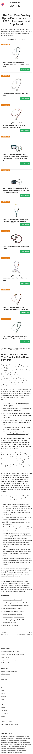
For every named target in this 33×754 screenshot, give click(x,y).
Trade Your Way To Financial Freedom (13, 654)
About (3, 677)
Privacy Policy (5, 674)
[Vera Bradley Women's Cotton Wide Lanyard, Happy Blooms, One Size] (16, 210)
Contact (4, 680)
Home (3, 685)
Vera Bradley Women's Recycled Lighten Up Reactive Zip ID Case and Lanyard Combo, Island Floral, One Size (15, 157)
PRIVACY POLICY (7, 722)
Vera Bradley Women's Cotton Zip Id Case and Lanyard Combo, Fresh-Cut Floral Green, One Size (16, 190)
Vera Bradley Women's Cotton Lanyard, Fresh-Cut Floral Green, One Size (16, 64)
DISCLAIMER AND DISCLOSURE (10, 725)
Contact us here (19, 589)
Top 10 (3, 699)
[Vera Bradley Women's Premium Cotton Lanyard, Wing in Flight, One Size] (16, 267)
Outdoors (5, 713)
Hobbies (4, 710)
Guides (3, 696)
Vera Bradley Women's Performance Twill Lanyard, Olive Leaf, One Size (15, 338)
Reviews (3, 688)
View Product (25, 69)
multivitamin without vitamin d (10, 651)
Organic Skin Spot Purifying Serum (11, 660)
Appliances (4, 702)
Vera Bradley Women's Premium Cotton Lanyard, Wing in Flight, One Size (15, 278)
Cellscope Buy (5, 663)
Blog (2, 691)
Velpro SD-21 (5, 657)
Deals (3, 693)
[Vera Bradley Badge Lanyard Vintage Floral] (16, 238)
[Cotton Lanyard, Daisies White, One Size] (16, 84)
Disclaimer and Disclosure (9, 671)
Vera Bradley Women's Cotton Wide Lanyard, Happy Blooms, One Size (15, 221)
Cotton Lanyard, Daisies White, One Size (15, 95)
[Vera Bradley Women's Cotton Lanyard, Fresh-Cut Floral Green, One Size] (16, 53)
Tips (3, 705)
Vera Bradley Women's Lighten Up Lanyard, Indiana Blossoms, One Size (15, 308)
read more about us (7, 591)
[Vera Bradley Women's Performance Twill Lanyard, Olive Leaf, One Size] (16, 327)
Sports (3, 708)
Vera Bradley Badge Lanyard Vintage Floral (16, 248)
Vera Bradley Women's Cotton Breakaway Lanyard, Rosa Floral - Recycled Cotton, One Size (14, 125)
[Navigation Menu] (30, 4)
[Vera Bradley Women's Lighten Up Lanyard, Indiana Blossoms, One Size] (16, 298)
